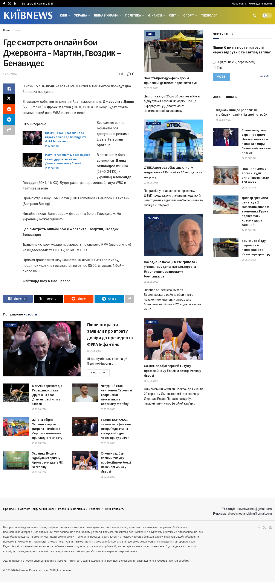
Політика (133, 15)
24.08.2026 (53, 146)
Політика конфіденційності (36, 509)
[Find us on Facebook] (4, 4)
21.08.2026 (152, 281)
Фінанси (155, 15)
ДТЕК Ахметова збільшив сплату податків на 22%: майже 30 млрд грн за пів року (173, 172)
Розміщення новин (260, 3)
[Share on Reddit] (9, 109)
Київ (63, 15)
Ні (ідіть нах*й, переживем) (235, 62)
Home (6, 30)
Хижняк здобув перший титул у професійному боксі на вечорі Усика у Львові (116, 462)
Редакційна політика (71, 509)
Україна (80, 15)
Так (219, 68)
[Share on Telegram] (9, 119)
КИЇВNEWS (27, 15)
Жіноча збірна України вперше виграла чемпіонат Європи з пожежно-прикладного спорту (47, 429)
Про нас (8, 509)
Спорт (188, 15)
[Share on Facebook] (9, 88)
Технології (210, 15)
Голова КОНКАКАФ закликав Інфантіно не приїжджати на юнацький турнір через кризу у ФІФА (116, 429)
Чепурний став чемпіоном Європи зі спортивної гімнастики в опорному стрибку (116, 395)
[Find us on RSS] (15, 4)
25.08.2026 (152, 88)
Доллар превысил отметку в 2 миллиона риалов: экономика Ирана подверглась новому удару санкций (255, 211)
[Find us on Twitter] (9, 4)
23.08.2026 (53, 168)
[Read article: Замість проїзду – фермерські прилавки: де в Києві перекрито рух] (173, 51)
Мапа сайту (239, 3)
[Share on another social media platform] (9, 130)
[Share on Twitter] (9, 99)
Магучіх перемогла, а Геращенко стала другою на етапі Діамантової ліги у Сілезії (67, 159)
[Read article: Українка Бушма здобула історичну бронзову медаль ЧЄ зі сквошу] (16, 460)
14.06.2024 (10, 74)
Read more (100, 372)
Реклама (95, 509)
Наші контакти (114, 509)
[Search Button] (254, 15)
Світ (172, 15)
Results (264, 76)
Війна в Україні (106, 15)
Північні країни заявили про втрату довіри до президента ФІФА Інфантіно (66, 137)
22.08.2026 (109, 477)
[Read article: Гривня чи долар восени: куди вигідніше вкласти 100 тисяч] (225, 175)
